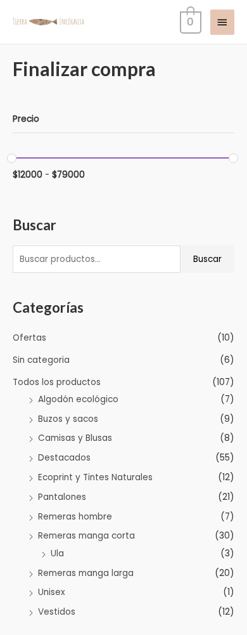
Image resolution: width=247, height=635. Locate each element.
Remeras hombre (75, 517)
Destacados (64, 458)
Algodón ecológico (78, 399)
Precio (26, 119)
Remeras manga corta (86, 536)
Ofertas (29, 338)
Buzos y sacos (68, 419)
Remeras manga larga (86, 573)
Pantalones (62, 497)
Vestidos (56, 612)
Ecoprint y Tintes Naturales (95, 477)
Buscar (207, 259)
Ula (57, 553)
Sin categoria (41, 360)
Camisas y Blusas (75, 438)
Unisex (51, 592)
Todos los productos (57, 382)
